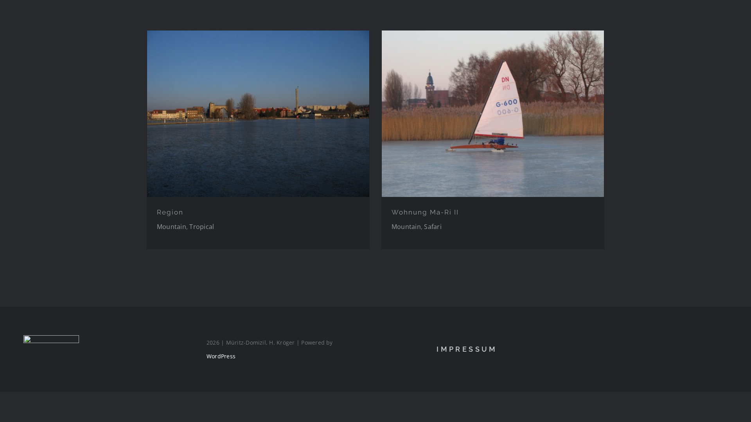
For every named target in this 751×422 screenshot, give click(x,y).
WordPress (221, 356)
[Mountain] (258, 113)
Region (170, 212)
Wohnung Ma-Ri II (425, 212)
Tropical (201, 226)
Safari (432, 226)
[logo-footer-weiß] (51, 338)
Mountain (171, 226)
